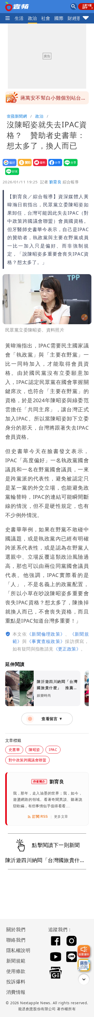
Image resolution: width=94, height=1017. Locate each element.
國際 (58, 18)
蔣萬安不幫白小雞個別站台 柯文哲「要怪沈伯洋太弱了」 (53, 99)
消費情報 (16, 992)
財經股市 (77, 18)
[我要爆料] (84, 951)
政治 (32, 18)
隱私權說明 (16, 950)
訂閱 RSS (40, 817)
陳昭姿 (34, 749)
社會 (45, 18)
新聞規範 (16, 961)
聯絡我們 (16, 940)
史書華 (14, 749)
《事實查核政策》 (46, 641)
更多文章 (61, 817)
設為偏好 (8, 166)
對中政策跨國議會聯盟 (27, 759)
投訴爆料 (16, 981)
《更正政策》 (67, 649)
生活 (19, 18)
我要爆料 (38, 166)
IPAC (53, 749)
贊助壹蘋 (23, 166)
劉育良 (55, 181)
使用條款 (16, 971)
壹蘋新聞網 (17, 116)
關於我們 (16, 929)
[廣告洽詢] (84, 965)
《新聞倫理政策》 (46, 634)
